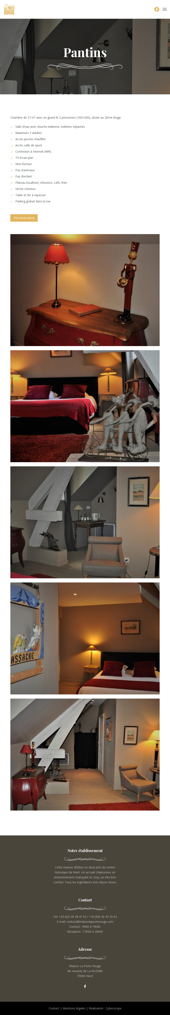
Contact (54, 1008)
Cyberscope (113, 1008)
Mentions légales (74, 1008)
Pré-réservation (24, 218)
